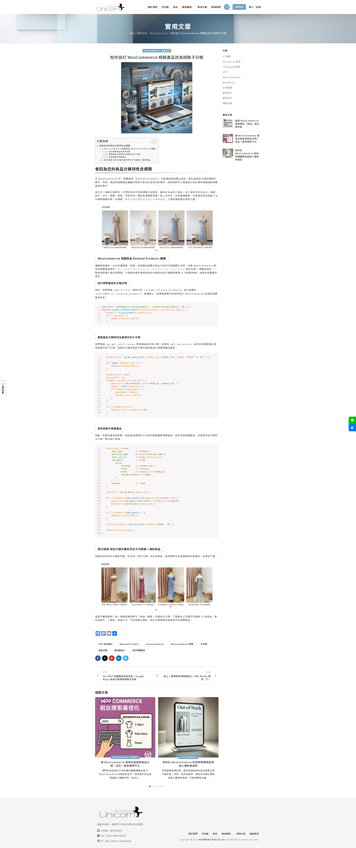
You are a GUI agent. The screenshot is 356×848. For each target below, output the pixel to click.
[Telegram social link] (125, 658)
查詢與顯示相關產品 (117, 157)
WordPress (229, 82)
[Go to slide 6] (163, 786)
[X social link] (105, 658)
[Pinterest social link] (112, 658)
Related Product (129, 643)
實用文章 (142, 33)
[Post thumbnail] (228, 124)
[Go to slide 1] (149, 786)
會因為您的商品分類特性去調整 (114, 145)
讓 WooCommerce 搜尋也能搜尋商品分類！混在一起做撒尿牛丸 (125, 763)
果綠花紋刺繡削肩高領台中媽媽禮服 (145, 199)
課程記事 (227, 103)
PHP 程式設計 (106, 643)
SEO (225, 71)
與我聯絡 (239, 7)
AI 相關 (227, 56)
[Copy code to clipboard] (97, 333)
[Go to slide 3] (155, 786)
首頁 (132, 33)
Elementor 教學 (232, 61)
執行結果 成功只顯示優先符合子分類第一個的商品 (127, 160)
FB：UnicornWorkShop (113, 835)
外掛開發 (227, 87)
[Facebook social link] (98, 658)
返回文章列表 (156, 675)
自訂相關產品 (138, 650)
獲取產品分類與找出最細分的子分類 (124, 154)
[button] (2, 389)
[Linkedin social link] (119, 658)
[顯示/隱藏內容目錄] (152, 141)
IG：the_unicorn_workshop (116, 841)
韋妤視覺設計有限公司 (209, 839)
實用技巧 (166, 50)
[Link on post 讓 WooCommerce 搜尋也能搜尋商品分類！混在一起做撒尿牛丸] (125, 727)
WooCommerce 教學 (182, 643)
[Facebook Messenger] (352, 427)
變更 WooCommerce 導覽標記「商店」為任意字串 (247, 123)
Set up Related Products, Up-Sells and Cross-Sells (150, 269)
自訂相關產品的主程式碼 (119, 151)
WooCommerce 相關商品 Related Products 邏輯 (129, 148)
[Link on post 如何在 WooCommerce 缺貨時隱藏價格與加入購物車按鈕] (188, 727)
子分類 (204, 643)
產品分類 (103, 650)
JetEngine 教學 (231, 66)
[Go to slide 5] (161, 786)
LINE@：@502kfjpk (111, 830)
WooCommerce (159, 33)
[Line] (352, 420)
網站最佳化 (119, 650)
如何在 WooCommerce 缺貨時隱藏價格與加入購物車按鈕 (188, 763)
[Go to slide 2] (152, 786)
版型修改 (227, 97)
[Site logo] (110, 6)
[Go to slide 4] (158, 786)
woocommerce (155, 643)
